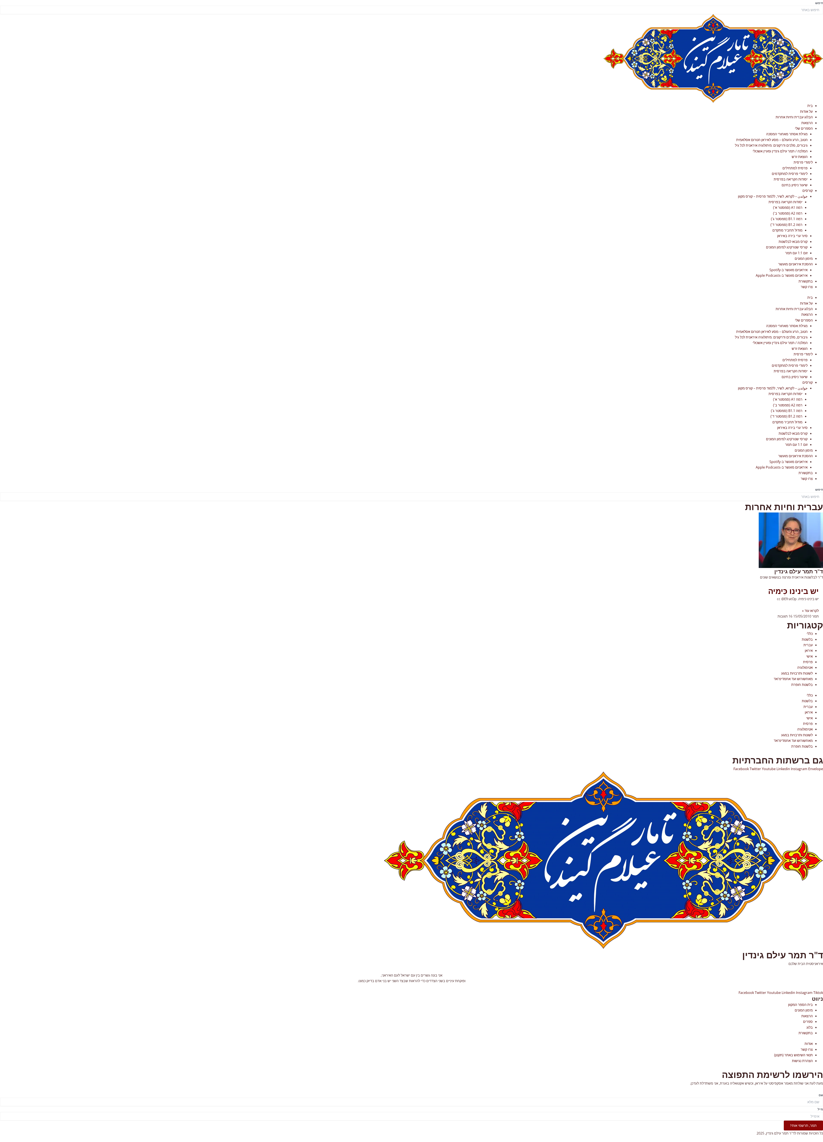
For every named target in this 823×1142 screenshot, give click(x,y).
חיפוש (819, 3)
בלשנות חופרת (802, 684)
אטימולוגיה (805, 667)
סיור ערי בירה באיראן (792, 235)
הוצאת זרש (800, 156)
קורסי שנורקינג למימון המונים (787, 247)
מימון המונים (804, 258)
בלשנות (807, 639)
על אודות (806, 111)
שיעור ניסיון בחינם (795, 185)
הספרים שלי (804, 128)
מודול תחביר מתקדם (787, 230)
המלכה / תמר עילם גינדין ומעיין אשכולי (780, 151)
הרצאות (807, 122)
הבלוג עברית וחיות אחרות (794, 117)
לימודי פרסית (803, 162)
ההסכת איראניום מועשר (795, 264)
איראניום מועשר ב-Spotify (788, 269)
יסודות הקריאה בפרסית (791, 179)
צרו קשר (807, 286)
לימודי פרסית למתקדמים (790, 173)
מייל (820, 1109)
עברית (808, 645)
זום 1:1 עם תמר (796, 253)
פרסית (808, 662)
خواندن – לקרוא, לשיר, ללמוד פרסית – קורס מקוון (773, 196)
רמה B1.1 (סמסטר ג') (786, 218)
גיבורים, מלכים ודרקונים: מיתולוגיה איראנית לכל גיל (771, 145)
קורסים (807, 190)
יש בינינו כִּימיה (793, 591)
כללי (810, 633)
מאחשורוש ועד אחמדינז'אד (793, 678)
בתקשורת (806, 281)
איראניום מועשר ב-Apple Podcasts (782, 275)
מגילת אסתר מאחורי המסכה (787, 134)
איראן (809, 650)
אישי (809, 656)
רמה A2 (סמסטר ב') (787, 213)
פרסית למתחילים (795, 168)
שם (821, 1095)
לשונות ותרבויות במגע (797, 673)
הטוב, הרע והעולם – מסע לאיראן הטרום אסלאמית (772, 139)
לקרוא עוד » (810, 610)
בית (810, 105)
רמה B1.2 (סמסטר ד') (786, 224)
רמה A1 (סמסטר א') (787, 207)
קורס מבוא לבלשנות (793, 241)
